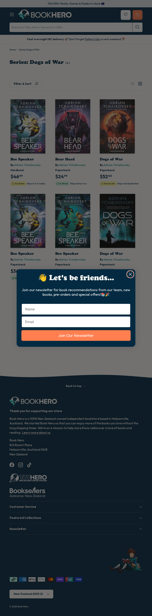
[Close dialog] (130, 274)
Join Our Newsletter (76, 335)
